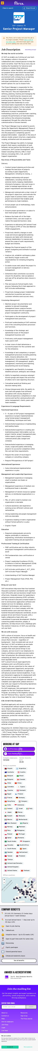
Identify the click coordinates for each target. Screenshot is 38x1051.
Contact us (5, 1016)
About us (4, 1013)
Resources (24, 1013)
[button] (19, 890)
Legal (3, 1028)
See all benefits (19, 961)
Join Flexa (4, 1025)
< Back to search (7, 8)
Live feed (4, 1031)
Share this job (30, 8)
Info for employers (7, 1022)
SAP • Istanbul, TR (19, 26)
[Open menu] (2, 3)
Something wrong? (30, 50)
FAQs (3, 1019)
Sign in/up (24, 1016)
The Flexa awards (26, 1019)
